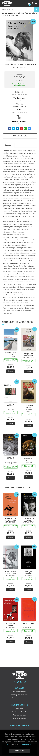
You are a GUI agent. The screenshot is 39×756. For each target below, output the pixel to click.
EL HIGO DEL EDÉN (28, 406)
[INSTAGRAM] (24, 682)
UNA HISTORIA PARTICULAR (28, 520)
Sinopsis (8, 145)
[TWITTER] (17, 682)
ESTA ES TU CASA (28, 460)
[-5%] (10, 339)
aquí (8, 744)
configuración (26, 744)
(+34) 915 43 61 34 (19, 692)
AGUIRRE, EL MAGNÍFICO (10, 624)
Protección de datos (19, 715)
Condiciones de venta (19, 712)
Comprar (10, 371)
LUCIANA (10, 405)
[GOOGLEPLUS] (21, 682)
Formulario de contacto (19, 698)
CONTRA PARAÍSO (28, 572)
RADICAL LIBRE (28, 624)
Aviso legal (19, 709)
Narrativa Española (13, 13)
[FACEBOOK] (14, 682)
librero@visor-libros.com (19, 695)
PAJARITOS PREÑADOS (28, 354)
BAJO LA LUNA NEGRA (10, 354)
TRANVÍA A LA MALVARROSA (10, 520)
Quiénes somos (19, 729)
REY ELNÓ (10, 458)
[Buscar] (36, 9)
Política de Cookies (19, 718)
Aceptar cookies (19, 751)
